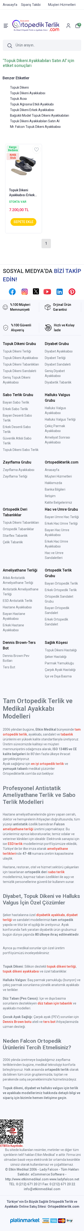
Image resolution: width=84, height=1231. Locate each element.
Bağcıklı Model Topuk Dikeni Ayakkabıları (39, 115)
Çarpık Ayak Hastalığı (60, 670)
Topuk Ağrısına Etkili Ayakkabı (32, 104)
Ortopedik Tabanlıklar (18, 529)
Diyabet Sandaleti (58, 364)
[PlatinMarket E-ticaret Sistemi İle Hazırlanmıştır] (24, 1220)
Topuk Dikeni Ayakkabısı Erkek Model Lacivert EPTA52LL (22, 193)
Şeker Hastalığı (55, 657)
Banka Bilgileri (55, 489)
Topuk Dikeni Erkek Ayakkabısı (32, 110)
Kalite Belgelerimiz (58, 502)
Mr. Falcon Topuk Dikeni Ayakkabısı (35, 127)
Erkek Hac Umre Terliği (61, 523)
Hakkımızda (53, 483)
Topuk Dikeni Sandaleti (19, 371)
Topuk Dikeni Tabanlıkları (21, 364)
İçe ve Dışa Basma (58, 676)
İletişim (50, 496)
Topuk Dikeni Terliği (17, 351)
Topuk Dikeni (19, 87)
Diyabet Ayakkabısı (59, 351)
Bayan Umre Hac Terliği (62, 517)
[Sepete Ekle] (23, 222)
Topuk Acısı (18, 99)
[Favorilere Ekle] (36, 149)
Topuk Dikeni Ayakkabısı (27, 93)
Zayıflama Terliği (15, 476)
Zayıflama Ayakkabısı (18, 470)
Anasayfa (52, 470)
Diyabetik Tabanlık (58, 382)
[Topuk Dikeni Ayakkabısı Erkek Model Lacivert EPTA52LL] (23, 165)
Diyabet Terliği (55, 358)
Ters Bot (9, 667)
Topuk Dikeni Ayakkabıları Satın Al (35, 121)
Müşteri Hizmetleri (58, 476)
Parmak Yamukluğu (59, 663)
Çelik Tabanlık (13, 542)
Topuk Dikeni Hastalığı (61, 650)
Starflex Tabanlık (15, 535)
